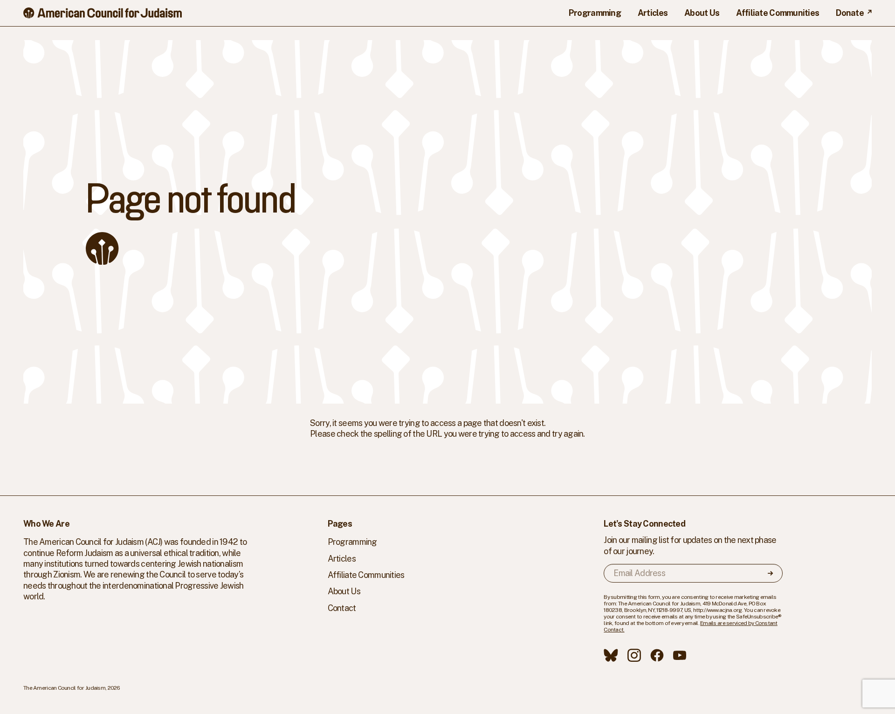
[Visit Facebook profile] (657, 655)
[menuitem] (595, 13)
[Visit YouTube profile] (679, 655)
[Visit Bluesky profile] (611, 655)
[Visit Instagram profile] (634, 655)
